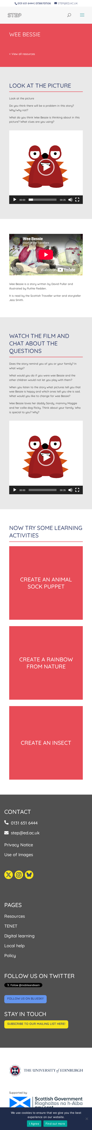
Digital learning (19, 935)
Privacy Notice (18, 844)
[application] (46, 167)
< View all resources (22, 54)
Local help (14, 945)
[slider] (42, 200)
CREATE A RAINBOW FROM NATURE (46, 663)
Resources (14, 916)
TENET (10, 926)
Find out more (55, 1123)
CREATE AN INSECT (46, 742)
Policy (10, 955)
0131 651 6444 (24, 823)
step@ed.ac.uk (25, 832)
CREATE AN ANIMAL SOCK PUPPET (46, 583)
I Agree (34, 1123)
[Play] (15, 200)
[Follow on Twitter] (8, 874)
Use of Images (18, 854)
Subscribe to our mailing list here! (36, 1024)
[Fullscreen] (77, 200)
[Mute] (70, 200)
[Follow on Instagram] (19, 874)
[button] (46, 167)
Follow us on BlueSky (25, 998)
